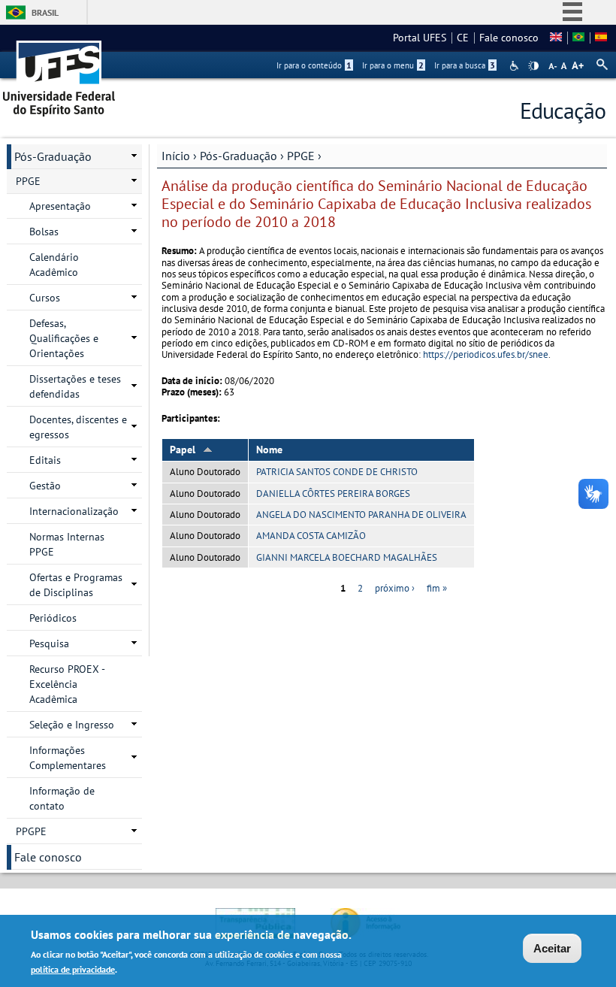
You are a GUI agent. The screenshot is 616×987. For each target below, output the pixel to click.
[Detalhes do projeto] (578, 37)
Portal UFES (419, 37)
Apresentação (60, 206)
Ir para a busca (464, 65)
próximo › (395, 588)
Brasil (45, 12)
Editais (45, 460)
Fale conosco (509, 37)
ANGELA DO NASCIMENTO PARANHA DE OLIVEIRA (361, 514)
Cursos (44, 297)
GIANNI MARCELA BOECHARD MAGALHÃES (346, 557)
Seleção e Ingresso (71, 724)
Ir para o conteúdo (314, 65)
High (533, 66)
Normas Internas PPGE (66, 544)
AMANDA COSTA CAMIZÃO (311, 535)
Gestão (45, 485)
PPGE (301, 155)
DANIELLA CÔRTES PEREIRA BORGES (333, 493)
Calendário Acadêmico (54, 264)
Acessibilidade (515, 66)
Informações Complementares (67, 757)
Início (176, 155)
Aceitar (552, 948)
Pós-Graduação (238, 155)
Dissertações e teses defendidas (75, 386)
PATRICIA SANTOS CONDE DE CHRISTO (337, 471)
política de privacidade (73, 969)
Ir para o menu (393, 65)
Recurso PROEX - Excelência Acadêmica (67, 684)
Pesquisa (49, 643)
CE (463, 37)
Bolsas (44, 231)
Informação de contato (62, 798)
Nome (269, 449)
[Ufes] (59, 73)
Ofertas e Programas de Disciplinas (75, 585)
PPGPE (31, 831)
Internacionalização (74, 511)
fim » (437, 588)
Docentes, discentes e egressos (78, 427)
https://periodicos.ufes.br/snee (485, 354)
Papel (182, 449)
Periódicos (53, 618)
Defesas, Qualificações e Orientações (63, 338)
